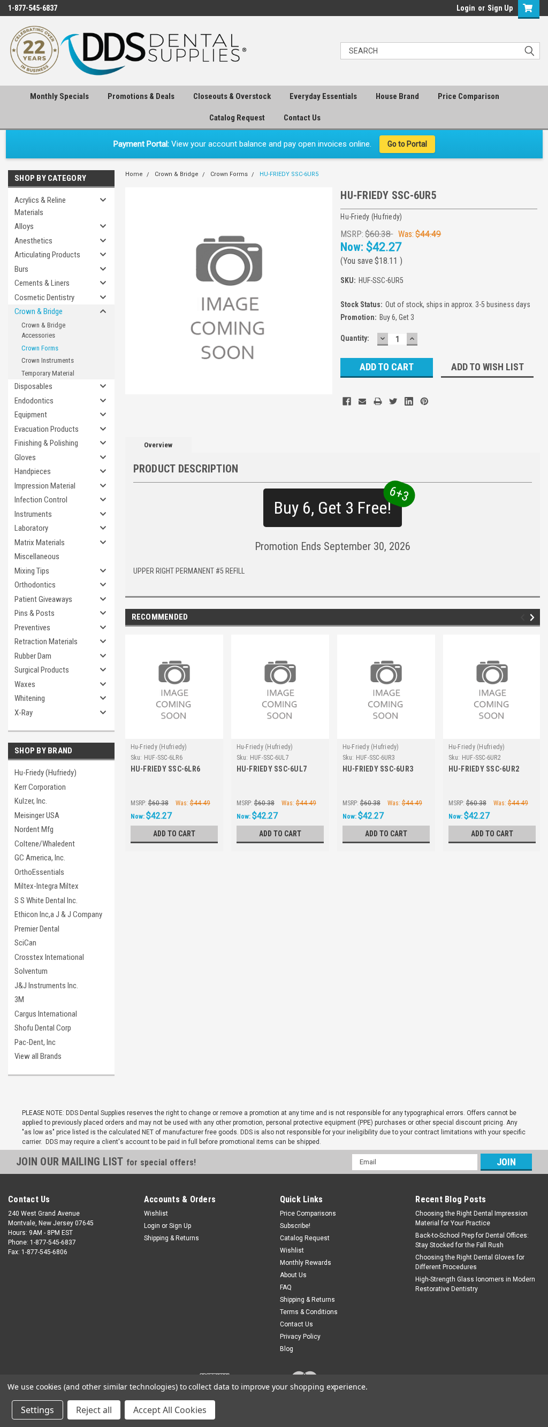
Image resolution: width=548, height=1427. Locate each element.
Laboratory (31, 528)
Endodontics (34, 401)
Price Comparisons (308, 1213)
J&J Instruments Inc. (46, 985)
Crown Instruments (47, 360)
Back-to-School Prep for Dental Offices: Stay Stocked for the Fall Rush (472, 1240)
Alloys (24, 226)
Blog (286, 1349)
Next (534, 617)
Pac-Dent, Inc (35, 1042)
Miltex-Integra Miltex (46, 886)
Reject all (94, 1410)
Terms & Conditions (309, 1312)
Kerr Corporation (40, 787)
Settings (37, 1410)
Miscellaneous (36, 556)
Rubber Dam (32, 656)
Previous (524, 617)
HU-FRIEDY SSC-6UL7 (272, 769)
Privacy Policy (300, 1336)
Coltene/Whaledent (44, 844)
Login (465, 8)
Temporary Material (47, 373)
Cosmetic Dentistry (44, 297)
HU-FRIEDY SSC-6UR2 (484, 769)
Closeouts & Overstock (232, 96)
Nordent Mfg (34, 829)
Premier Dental (36, 929)
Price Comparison (468, 96)
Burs (21, 269)
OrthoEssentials (39, 872)
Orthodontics (35, 585)
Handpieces (32, 471)
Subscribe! (295, 1226)
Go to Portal (407, 144)
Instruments (33, 514)
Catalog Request (237, 118)
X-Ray (23, 713)
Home (134, 174)
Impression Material (44, 486)
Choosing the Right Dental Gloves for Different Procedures (469, 1262)
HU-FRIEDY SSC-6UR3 (378, 769)
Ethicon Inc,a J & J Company (58, 914)
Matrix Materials (39, 542)
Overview (158, 445)
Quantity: (354, 338)
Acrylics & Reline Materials (40, 206)
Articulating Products (47, 255)
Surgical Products (41, 670)
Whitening (29, 698)
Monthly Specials (59, 96)
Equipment (30, 414)
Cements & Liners (42, 283)
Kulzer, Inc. (30, 801)
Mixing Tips (31, 571)
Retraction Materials (46, 641)
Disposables (33, 386)
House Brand (397, 96)
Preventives (32, 627)
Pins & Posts (34, 613)
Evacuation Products (46, 429)
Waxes (24, 684)
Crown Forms (39, 348)
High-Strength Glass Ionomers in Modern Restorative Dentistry (475, 1284)
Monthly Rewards (305, 1262)
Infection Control (40, 500)
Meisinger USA (36, 815)
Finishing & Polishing (46, 443)
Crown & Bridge (38, 311)
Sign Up (500, 8)
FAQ (286, 1287)
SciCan (25, 943)
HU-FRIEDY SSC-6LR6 (166, 769)
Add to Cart (174, 833)
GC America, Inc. (39, 858)
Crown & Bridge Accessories (43, 330)
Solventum (31, 971)
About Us (293, 1275)
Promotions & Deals (141, 96)
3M (19, 999)
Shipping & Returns (171, 1238)
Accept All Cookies (170, 1410)
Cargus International (45, 1014)
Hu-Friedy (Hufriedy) (45, 772)
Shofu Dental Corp (42, 1028)
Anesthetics (33, 241)
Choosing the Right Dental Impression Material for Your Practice (471, 1218)
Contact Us (302, 118)
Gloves (25, 457)
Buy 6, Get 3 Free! (338, 503)
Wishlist (156, 1213)
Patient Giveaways (43, 599)
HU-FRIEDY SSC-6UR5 (289, 174)
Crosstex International (49, 957)
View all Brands (38, 1056)
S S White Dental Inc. (46, 900)
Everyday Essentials (323, 96)
